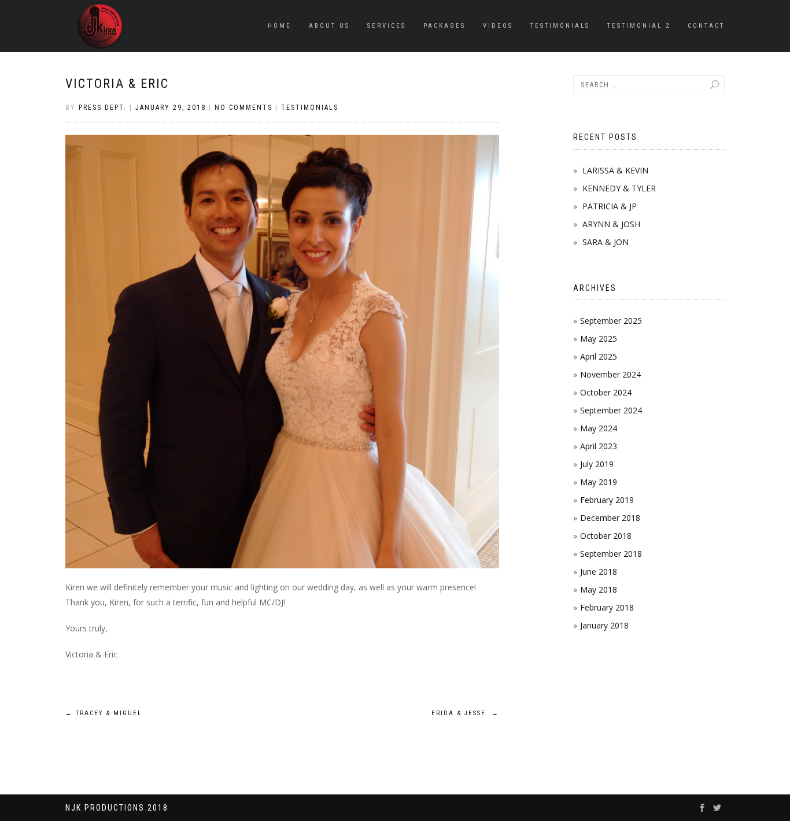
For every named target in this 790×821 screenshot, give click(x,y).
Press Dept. (103, 107)
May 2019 (598, 481)
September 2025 (611, 320)
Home (279, 25)
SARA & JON (605, 241)
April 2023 (598, 446)
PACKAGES (444, 25)
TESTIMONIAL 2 (638, 25)
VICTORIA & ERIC (117, 83)
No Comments (243, 107)
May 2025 (598, 338)
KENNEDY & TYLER (619, 188)
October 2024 (606, 392)
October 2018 (606, 535)
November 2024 (610, 374)
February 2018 (607, 607)
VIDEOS (498, 25)
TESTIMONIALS (560, 25)
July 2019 (597, 463)
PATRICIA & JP (609, 206)
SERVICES (386, 25)
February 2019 (607, 499)
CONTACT (706, 25)
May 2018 (598, 589)
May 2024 (598, 428)
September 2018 (611, 553)
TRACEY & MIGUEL (103, 713)
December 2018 (610, 517)
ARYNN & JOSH (611, 224)
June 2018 (598, 571)
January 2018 (604, 625)
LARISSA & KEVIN (615, 170)
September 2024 (611, 410)
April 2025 (598, 356)
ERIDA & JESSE (465, 713)
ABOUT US (329, 25)
